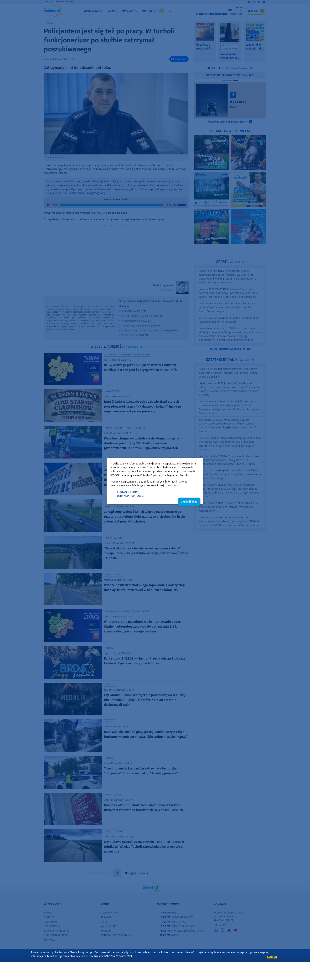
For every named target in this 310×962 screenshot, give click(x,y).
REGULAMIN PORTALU (128, 491)
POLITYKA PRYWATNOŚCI (130, 495)
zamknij (272, 957)
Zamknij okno (189, 501)
